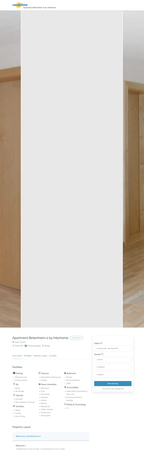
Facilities (28, 356)
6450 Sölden (20, 342)
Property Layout (40, 356)
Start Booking (112, 384)
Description (17, 356)
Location (53, 356)
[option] (71, 169)
